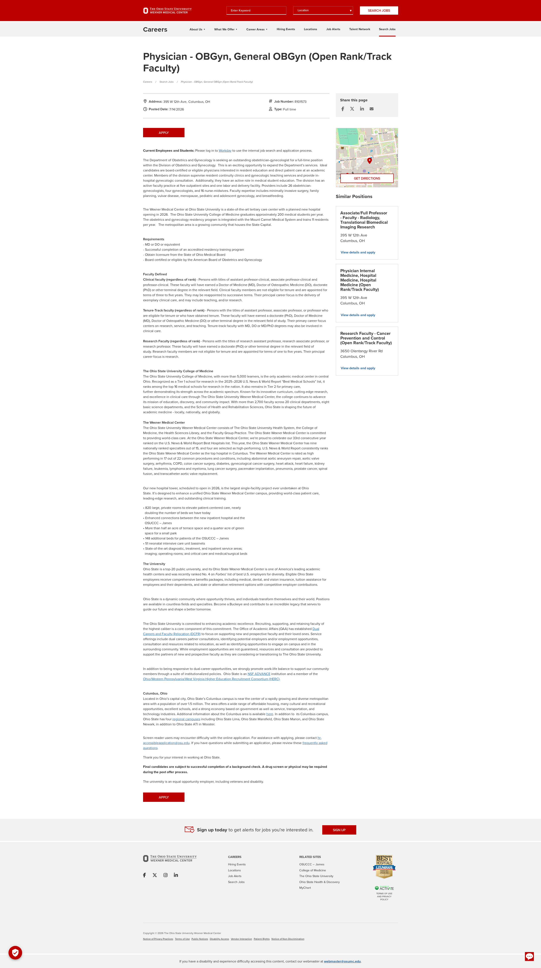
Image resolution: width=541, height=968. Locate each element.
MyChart (305, 887)
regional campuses (186, 719)
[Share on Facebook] (144, 875)
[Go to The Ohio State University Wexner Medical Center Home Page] (167, 10)
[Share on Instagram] (165, 875)
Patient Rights (262, 939)
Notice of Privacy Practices (158, 939)
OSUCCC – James (311, 864)
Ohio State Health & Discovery (319, 882)
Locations (310, 29)
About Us (196, 29)
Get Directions (367, 178)
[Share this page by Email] (371, 109)
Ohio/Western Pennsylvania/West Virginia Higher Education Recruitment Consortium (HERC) (211, 678)
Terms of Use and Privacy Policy (384, 896)
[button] (529, 956)
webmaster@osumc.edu (342, 961)
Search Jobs (379, 10)
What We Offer (224, 29)
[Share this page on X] (352, 108)
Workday (225, 150)
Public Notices (200, 939)
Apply (164, 132)
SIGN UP (339, 830)
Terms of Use (182, 939)
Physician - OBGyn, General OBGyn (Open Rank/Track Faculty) (217, 82)
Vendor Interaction (241, 939)
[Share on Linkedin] (176, 875)
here (269, 714)
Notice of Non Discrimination (287, 939)
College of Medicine (312, 870)
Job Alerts (333, 29)
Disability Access (219, 939)
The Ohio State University (316, 876)
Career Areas (255, 29)
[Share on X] (154, 875)
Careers (147, 82)
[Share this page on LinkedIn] (362, 109)
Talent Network (359, 29)
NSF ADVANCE (259, 673)
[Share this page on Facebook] (342, 109)
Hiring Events (286, 29)
